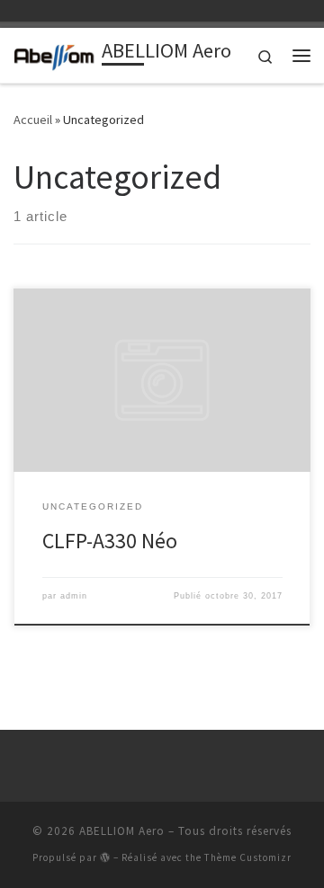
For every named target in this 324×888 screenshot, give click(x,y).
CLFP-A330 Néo (109, 541)
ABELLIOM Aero (122, 831)
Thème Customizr (248, 857)
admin (73, 595)
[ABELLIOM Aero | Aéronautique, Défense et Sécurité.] (54, 53)
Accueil (33, 119)
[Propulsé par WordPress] (105, 857)
